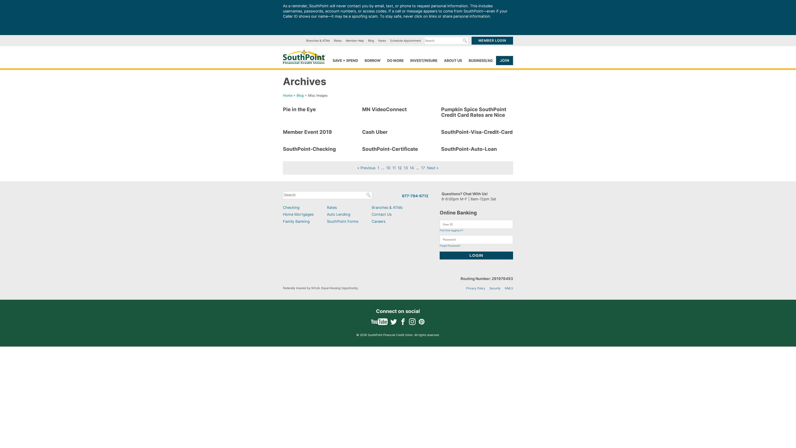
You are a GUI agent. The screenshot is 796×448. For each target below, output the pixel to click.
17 (423, 168)
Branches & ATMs (318, 40)
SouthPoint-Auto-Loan (469, 149)
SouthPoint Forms (342, 221)
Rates (338, 40)
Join (504, 60)
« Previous (366, 168)
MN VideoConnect (384, 109)
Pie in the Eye (299, 109)
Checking (291, 207)
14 (412, 168)
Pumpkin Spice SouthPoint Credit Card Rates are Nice (473, 112)
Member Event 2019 (307, 132)
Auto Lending (338, 214)
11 (394, 168)
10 (388, 168)
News (382, 40)
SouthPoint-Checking (309, 149)
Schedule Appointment (405, 40)
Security (495, 288)
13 (406, 168)
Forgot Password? (450, 245)
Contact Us (382, 214)
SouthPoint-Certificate (390, 149)
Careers (378, 221)
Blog (371, 40)
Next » (433, 168)
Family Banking (296, 221)
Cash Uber (375, 132)
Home (287, 95)
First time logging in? (451, 230)
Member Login (492, 41)
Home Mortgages (298, 214)
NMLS (509, 288)
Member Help (355, 40)
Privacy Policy (475, 288)
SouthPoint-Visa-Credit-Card (477, 132)
